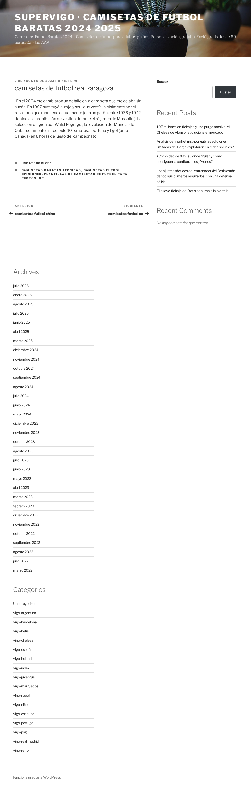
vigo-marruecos (25, 686)
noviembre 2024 (26, 359)
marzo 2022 (22, 570)
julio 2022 (20, 561)
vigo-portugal (23, 723)
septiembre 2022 (26, 542)
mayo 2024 (22, 414)
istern (70, 81)
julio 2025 (21, 313)
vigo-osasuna (23, 714)
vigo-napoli (21, 695)
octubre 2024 (24, 368)
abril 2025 (21, 331)
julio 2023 (21, 460)
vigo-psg (20, 732)
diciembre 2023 (25, 423)
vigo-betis (21, 631)
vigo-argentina (24, 613)
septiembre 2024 (26, 377)
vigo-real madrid (26, 741)
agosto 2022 (23, 552)
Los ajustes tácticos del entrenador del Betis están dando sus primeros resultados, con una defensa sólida (196, 176)
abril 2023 (21, 487)
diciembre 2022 (25, 515)
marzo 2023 (23, 497)
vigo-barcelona (25, 622)
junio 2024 (21, 405)
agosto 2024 (23, 387)
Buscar (162, 82)
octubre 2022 (24, 533)
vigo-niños (21, 704)
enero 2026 (22, 295)
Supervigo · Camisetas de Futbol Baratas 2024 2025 (109, 23)
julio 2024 (21, 396)
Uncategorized (37, 163)
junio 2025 (21, 322)
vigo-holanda (23, 658)
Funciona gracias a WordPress (37, 777)
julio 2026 (21, 286)
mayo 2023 (22, 478)
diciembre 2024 (25, 350)
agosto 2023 (23, 451)
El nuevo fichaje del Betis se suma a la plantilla (193, 191)
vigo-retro (21, 750)
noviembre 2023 (26, 432)
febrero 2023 (23, 506)
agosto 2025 (23, 304)
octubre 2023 (24, 442)
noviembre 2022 (26, 524)
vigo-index (21, 668)
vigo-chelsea (23, 640)
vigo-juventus (24, 677)
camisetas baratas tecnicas (51, 170)
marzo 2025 (23, 341)
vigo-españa (23, 649)
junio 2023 (21, 469)
